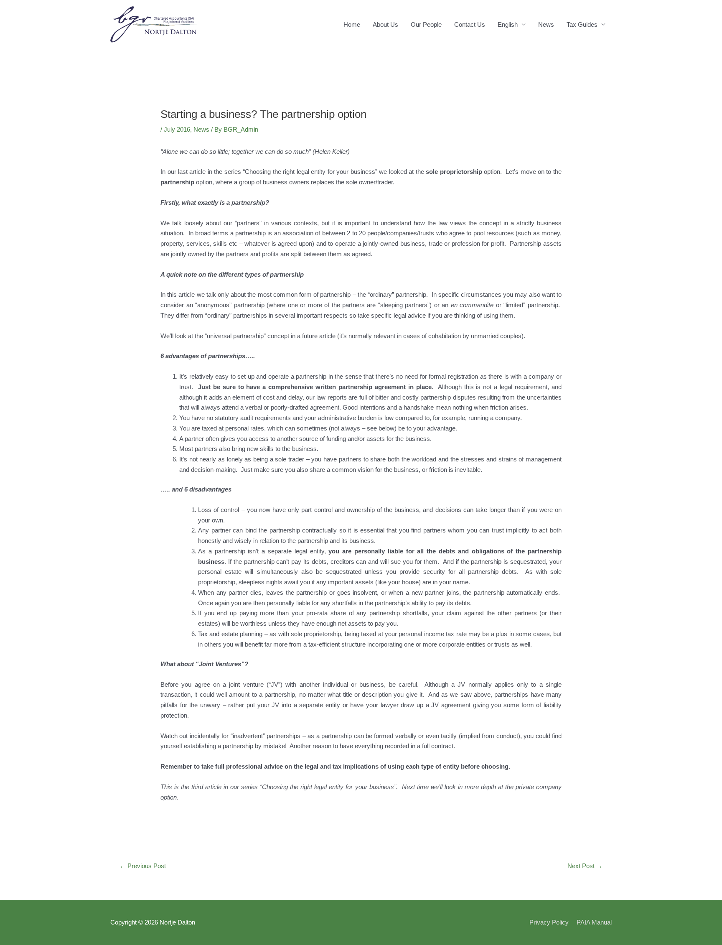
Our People (426, 24)
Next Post (585, 865)
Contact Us (469, 24)
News (546, 24)
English (508, 24)
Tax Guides (582, 24)
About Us (385, 24)
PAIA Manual (594, 922)
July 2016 (177, 129)
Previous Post (142, 865)
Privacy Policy (549, 922)
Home (351, 24)
